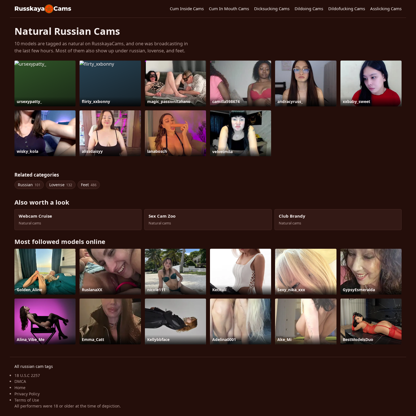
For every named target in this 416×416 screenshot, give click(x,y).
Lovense (60, 184)
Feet (89, 184)
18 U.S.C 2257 (27, 375)
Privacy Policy (27, 393)
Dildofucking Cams (346, 8)
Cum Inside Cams (187, 8)
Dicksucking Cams (272, 8)
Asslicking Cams (386, 8)
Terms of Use (26, 400)
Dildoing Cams (309, 8)
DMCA (20, 381)
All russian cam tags (33, 366)
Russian (29, 184)
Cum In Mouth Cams (229, 8)
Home (19, 387)
